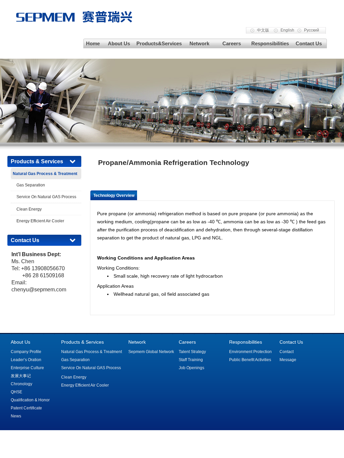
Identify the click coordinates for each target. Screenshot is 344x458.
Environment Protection (250, 351)
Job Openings (191, 367)
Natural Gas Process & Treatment (91, 351)
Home (93, 43)
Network (199, 43)
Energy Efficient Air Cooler (40, 221)
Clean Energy (29, 209)
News (16, 416)
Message (288, 359)
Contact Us (309, 43)
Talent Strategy (192, 351)
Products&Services (159, 43)
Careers (231, 43)
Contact (287, 351)
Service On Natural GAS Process (46, 196)
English (287, 30)
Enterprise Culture (27, 367)
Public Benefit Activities (250, 359)
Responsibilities (270, 43)
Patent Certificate (26, 408)
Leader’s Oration (26, 359)
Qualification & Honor (30, 400)
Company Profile (26, 351)
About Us (119, 43)
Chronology (21, 384)
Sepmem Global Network (151, 351)
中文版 (263, 30)
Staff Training (191, 359)
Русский (311, 30)
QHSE (16, 392)
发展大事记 (21, 376)
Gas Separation (30, 185)
